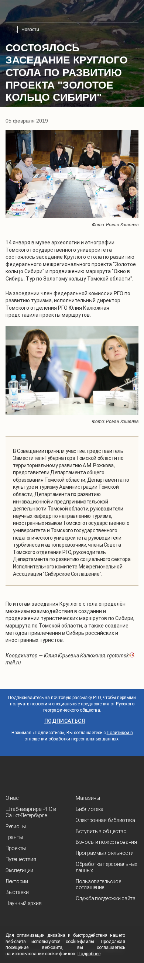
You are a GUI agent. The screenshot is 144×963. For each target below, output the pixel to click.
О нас (12, 798)
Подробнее (89, 953)
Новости (30, 29)
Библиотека (89, 809)
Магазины (88, 798)
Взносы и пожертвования (106, 842)
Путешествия (21, 859)
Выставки (17, 892)
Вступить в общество (101, 831)
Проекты (16, 848)
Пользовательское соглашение (98, 884)
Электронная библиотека (105, 820)
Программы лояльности (104, 853)
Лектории (17, 881)
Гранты (14, 837)
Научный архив (23, 903)
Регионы (16, 826)
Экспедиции (19, 870)
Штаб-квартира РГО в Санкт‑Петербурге (31, 812)
